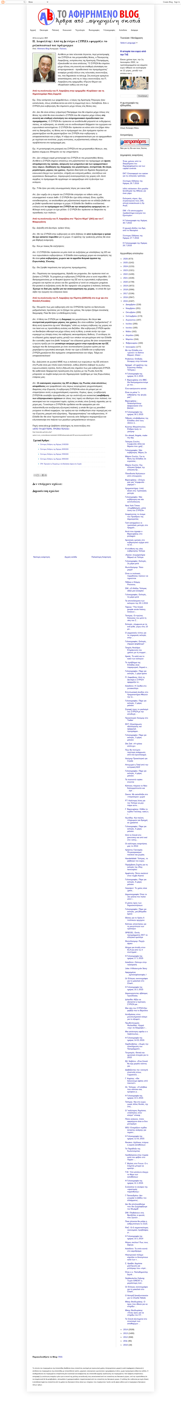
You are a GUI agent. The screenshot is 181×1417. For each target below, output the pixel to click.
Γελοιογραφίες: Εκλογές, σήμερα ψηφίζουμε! (135, 642)
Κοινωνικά (67, 30)
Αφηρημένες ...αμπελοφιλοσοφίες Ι (135, 973)
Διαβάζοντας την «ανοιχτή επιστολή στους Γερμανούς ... (136, 1072)
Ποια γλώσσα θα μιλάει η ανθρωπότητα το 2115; (136, 1222)
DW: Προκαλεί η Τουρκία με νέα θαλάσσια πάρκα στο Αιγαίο (61, 464)
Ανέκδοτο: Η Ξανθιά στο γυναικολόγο (135, 687)
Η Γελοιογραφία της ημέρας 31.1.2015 (134, 375)
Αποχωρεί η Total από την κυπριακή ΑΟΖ (136, 765)
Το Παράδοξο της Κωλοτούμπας (132, 1149)
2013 (125, 1333)
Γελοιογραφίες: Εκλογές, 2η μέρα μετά (135, 562)
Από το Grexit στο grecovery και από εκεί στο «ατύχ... (136, 837)
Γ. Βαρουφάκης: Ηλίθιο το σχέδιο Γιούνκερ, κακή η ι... (136, 811)
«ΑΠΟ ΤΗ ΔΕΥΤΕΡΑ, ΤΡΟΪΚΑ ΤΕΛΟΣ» (51, 429)
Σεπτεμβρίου (132, 316)
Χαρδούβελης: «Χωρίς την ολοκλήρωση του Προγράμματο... (136, 1046)
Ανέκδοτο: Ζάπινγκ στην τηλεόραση (136, 963)
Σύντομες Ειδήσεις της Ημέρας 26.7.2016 (133, 182)
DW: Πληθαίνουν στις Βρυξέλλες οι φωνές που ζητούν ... (135, 1215)
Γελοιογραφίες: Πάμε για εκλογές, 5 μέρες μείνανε (135, 828)
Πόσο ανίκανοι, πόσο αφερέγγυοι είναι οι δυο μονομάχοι (136, 1121)
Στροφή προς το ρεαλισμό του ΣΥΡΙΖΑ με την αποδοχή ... (136, 711)
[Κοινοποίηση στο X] (40, 475)
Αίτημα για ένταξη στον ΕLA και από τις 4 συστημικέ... (135, 949)
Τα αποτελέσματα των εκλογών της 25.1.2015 (136, 602)
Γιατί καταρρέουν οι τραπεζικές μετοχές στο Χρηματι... (136, 525)
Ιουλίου (129, 324)
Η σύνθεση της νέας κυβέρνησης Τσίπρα (135, 549)
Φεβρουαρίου (132, 343)
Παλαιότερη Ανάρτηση (101, 557)
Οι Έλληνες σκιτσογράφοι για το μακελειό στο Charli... (136, 980)
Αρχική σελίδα (71, 557)
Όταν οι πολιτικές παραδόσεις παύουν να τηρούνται (136, 575)
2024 (125, 266)
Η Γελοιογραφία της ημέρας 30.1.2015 (134, 413)
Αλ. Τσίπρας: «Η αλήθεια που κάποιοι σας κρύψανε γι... (136, 1089)
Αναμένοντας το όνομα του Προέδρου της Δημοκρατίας (135, 516)
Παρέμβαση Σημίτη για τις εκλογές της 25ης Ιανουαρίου (136, 867)
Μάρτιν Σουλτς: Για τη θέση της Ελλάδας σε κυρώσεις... (135, 458)
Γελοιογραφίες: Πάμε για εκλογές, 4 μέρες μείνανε (135, 773)
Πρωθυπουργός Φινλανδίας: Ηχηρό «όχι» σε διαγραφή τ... (136, 1025)
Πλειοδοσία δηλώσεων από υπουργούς (135, 474)
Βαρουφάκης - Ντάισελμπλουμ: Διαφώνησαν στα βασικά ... (133, 404)
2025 (125, 262)
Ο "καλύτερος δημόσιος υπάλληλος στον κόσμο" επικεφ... (135, 1112)
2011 (125, 1341)
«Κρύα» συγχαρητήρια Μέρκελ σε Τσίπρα (135, 556)
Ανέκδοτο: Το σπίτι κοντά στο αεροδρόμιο (136, 1249)
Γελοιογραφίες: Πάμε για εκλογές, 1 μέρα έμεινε (136, 672)
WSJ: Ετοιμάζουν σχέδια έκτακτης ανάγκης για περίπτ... (136, 1129)
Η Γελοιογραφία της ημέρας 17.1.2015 (134, 957)
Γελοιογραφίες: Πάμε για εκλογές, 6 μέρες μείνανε (135, 881)
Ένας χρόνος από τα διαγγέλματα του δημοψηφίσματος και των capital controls (134, 164)
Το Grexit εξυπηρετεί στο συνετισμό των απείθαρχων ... (136, 1321)
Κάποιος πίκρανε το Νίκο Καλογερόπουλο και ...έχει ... (136, 788)
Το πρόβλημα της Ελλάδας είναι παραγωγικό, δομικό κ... (136, 664)
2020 (125, 282)
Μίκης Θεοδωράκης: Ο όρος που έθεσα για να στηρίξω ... (136, 1304)
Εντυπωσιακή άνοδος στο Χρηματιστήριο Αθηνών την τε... (136, 694)
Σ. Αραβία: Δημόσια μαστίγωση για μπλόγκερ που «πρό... (136, 1265)
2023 (125, 270)
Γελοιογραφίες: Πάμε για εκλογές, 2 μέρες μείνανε (135, 703)
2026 (125, 259)
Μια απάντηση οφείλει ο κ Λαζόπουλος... (136, 1032)
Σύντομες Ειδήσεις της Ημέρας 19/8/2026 (54, 454)
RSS (60, 1357)
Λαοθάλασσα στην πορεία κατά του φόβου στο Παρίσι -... (136, 1157)
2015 (125, 301)
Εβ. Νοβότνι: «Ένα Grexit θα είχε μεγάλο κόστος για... (136, 1063)
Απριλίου (130, 335)
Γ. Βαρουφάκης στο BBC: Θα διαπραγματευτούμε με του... (136, 382)
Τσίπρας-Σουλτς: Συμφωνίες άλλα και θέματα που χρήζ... (135, 443)
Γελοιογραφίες (109, 30)
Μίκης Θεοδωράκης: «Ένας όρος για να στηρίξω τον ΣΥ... (134, 1312)
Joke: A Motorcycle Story (136, 968)
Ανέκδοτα (123, 30)
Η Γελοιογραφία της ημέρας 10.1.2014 (134, 1237)
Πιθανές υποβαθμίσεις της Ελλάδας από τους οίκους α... (136, 420)
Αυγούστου (131, 320)
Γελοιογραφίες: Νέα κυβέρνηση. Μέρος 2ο (136, 451)
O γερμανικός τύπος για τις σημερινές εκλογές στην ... (135, 635)
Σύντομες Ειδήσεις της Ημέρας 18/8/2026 (54, 459)
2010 (125, 1345)
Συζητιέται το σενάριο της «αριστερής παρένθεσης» (136, 1189)
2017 (125, 293)
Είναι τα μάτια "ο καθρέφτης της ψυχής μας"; (135, 394)
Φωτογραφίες (94, 30)
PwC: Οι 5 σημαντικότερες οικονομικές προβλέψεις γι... (136, 1229)
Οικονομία (44, 30)
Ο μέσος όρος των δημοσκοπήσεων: (134, 904)
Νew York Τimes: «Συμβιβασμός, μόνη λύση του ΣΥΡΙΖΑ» (135, 507)
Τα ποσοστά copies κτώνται (133, 780)
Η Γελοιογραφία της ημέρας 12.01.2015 (134, 1137)
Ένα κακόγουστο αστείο (135, 388)
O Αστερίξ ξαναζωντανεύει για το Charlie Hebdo (136, 1296)
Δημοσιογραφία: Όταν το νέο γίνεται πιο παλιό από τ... (136, 896)
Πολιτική (55, 30)
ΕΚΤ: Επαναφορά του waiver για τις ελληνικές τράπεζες (135, 174)
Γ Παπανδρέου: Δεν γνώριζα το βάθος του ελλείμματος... (135, 1197)
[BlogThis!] (37, 475)
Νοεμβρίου (131, 308)
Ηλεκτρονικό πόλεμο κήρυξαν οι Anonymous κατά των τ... (136, 1257)
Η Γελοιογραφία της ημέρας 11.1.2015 (134, 1181)
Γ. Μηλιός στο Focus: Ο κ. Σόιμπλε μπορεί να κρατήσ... (136, 1165)
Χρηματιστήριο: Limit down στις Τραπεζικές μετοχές (136, 490)
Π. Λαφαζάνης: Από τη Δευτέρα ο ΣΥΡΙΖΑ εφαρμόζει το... (135, 679)
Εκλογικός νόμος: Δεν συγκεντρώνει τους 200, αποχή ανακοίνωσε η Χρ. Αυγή (134, 202)
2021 (125, 278)
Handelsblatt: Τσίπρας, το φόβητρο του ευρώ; (136, 859)
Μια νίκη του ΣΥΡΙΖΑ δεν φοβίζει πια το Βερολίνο (136, 1009)
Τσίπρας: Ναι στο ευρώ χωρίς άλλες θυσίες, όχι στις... (136, 1104)
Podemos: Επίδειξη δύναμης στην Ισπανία (136, 360)
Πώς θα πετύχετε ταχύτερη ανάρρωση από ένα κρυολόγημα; (135, 752)
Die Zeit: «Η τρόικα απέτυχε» (133, 744)
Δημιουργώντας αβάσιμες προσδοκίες (136, 994)
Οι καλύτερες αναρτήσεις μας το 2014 (136, 844)
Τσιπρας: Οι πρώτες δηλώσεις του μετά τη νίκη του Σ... (135, 617)
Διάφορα (134, 30)
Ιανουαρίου (131, 347)
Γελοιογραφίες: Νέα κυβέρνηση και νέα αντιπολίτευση (134, 499)
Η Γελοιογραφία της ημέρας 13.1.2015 (134, 1096)
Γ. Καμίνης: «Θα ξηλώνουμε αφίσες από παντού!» (136, 1080)
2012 (125, 1337)
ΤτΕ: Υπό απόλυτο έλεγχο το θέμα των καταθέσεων (136, 1174)
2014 (125, 1329)
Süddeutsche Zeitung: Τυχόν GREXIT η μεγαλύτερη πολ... (135, 1280)
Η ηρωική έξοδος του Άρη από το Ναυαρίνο (134, 229)
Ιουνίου (129, 327)
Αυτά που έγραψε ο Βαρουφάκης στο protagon (133, 533)
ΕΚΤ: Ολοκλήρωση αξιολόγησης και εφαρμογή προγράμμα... (133, 727)
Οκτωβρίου (131, 312)
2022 (125, 274)
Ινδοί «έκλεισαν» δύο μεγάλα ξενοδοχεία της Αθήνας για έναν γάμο (135, 190)
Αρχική (33, 30)
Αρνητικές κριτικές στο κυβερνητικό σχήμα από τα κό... (136, 542)
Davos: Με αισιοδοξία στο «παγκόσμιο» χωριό (136, 795)
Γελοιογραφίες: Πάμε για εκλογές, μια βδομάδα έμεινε (135, 911)
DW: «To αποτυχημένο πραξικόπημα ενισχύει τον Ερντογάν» (134, 212)
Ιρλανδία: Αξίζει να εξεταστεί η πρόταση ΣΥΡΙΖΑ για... (135, 1001)
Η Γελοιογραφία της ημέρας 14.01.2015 (134, 1039)
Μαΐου (129, 331)
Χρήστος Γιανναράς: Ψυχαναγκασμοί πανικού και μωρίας (135, 852)
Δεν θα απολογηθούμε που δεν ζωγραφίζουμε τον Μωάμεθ (136, 1206)
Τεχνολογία (80, 30)
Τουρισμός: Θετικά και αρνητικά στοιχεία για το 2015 (136, 1054)
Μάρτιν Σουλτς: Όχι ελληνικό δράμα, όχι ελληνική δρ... (135, 467)
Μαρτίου (130, 339)
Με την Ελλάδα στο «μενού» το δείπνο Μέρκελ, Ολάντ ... (134, 352)
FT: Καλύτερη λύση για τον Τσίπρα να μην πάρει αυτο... (135, 802)
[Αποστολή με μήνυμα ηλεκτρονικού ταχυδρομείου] (35, 475)
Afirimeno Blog (43, 49)
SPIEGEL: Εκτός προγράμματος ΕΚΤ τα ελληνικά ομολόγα (136, 934)
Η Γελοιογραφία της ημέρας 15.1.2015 (134, 988)
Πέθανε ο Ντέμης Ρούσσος (132, 583)
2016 (125, 297)
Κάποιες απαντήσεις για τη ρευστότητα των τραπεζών (135, 926)
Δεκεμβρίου (131, 304)
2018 (125, 289)
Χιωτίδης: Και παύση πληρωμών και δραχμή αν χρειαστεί (136, 820)
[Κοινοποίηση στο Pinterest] (45, 475)
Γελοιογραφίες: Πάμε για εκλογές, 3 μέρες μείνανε (135, 737)
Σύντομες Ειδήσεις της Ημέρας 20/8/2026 (54, 449)
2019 (125, 286)
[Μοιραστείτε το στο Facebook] (43, 475)
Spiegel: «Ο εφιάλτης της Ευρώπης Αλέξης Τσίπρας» (136, 367)
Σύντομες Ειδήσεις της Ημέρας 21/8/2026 (54, 444)
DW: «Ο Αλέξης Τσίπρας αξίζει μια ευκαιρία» (136, 589)
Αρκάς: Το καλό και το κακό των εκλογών (134, 657)
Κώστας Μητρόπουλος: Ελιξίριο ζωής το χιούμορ (135, 429)
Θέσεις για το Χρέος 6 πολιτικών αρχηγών (135, 919)
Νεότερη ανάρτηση (41, 557)
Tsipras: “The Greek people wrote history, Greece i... (135, 609)
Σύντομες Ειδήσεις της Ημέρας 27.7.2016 (133, 236)
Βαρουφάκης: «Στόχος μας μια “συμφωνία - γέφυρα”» (135, 482)
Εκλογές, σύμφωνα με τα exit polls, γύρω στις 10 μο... (136, 626)
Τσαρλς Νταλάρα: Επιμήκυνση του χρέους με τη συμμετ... (136, 650)
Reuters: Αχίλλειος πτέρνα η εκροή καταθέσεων (136, 1143)
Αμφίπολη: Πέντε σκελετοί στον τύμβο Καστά (136, 874)
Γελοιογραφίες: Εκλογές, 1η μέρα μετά (135, 595)
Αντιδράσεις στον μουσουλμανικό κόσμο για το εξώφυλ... (136, 1016)
